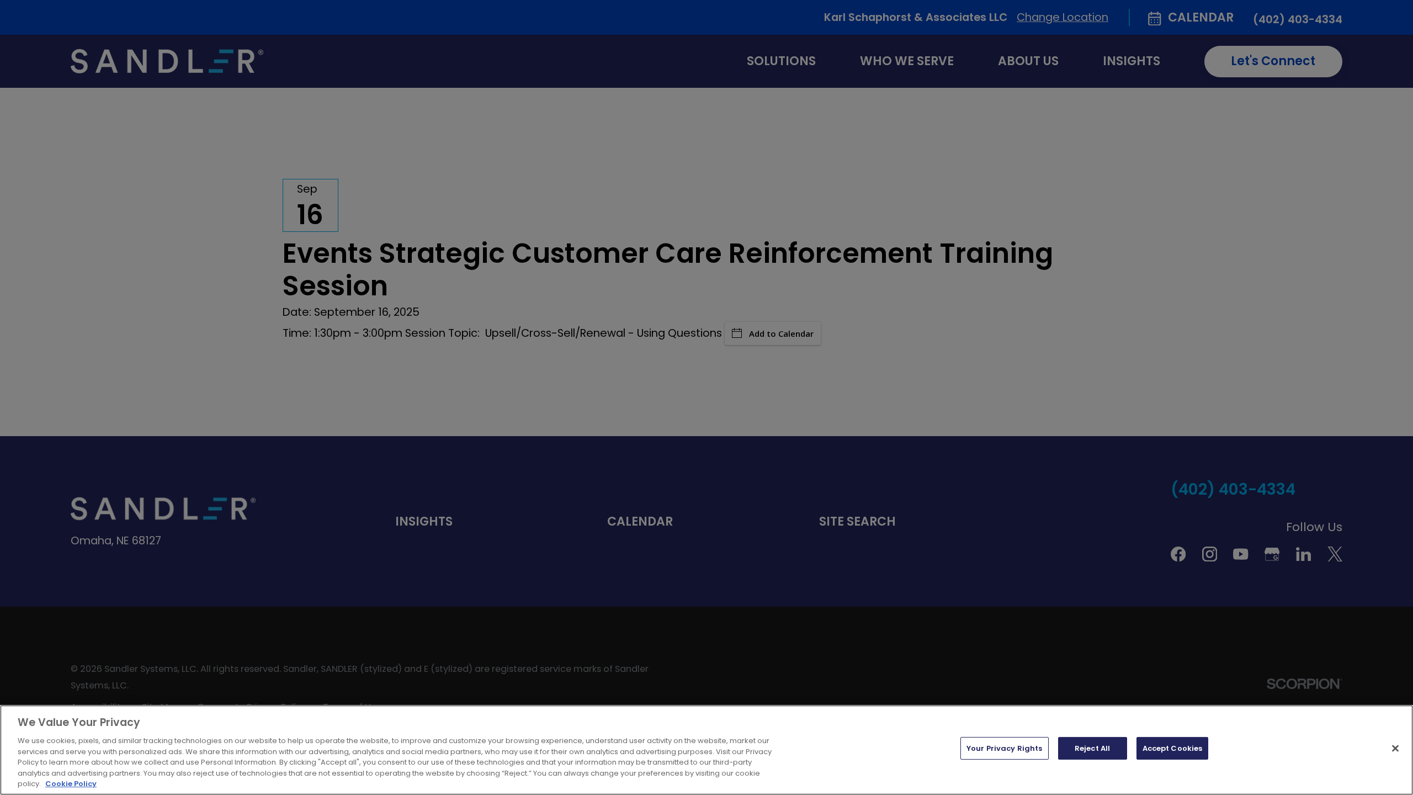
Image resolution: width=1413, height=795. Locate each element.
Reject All (1092, 748)
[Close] (1395, 748)
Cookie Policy (71, 783)
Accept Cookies (1173, 748)
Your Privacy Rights (1004, 748)
